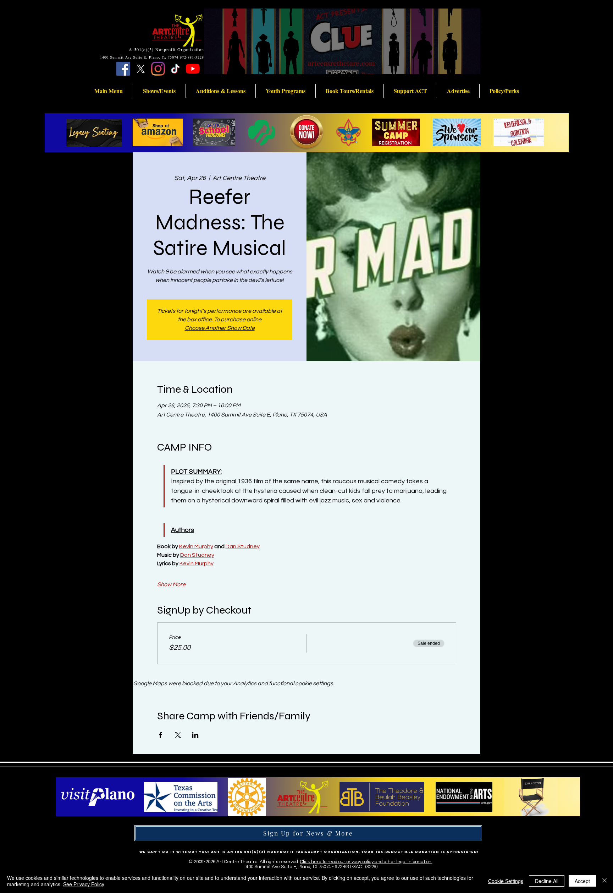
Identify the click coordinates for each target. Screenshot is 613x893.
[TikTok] (175, 69)
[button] (108, 91)
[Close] (604, 881)
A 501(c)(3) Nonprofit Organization (166, 49)
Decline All (546, 880)
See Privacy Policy (83, 884)
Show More (171, 584)
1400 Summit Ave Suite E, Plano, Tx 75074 (139, 57)
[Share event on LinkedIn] (195, 735)
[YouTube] (193, 69)
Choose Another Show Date (220, 328)
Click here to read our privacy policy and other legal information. (366, 861)
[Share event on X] (178, 735)
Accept (582, 880)
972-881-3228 (192, 57)
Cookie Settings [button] (505, 880)
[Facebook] (123, 69)
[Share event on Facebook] (160, 735)
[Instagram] (158, 69)
